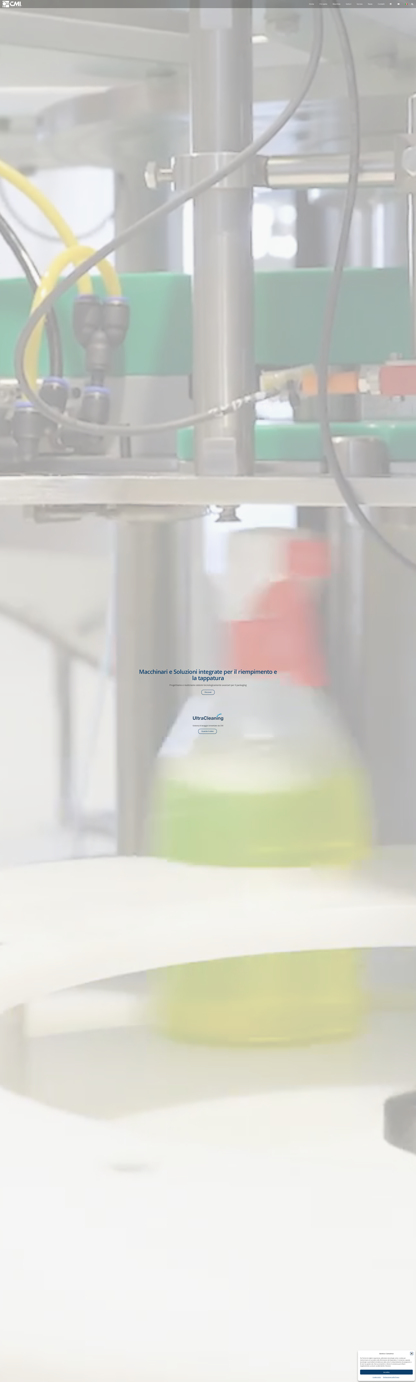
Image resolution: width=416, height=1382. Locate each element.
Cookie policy (377, 1377)
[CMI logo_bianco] (12, 4)
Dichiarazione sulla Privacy (391, 1377)
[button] (412, 1353)
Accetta (386, 1372)
